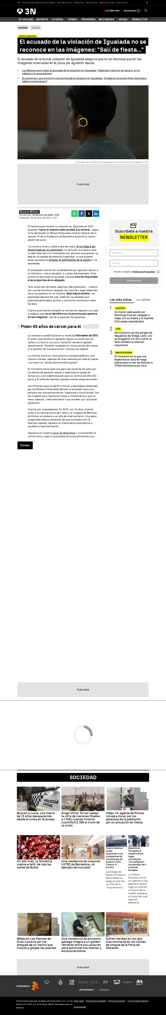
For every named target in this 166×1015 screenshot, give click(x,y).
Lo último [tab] (143, 300)
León (117, 329)
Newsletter (140, 19)
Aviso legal (79, 1001)
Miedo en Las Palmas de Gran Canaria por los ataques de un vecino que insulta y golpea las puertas (36, 943)
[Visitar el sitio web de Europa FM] (128, 982)
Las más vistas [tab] (121, 300)
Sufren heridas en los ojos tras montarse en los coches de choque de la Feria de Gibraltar (126, 943)
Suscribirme (134, 280)
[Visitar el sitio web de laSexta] (60, 982)
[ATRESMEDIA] (27, 986)
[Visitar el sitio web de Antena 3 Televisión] (49, 982)
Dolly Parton (122, 2)
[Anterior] (18, 2)
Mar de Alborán (123, 353)
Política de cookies (116, 1001)
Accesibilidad (80, 1007)
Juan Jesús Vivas (64, 2)
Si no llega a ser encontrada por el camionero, (62, 248)
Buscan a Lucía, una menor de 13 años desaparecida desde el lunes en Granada (36, 816)
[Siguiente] (147, 2)
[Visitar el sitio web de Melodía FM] (139, 982)
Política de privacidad (96, 1001)
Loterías (57, 19)
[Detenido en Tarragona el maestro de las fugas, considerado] (138, 841)
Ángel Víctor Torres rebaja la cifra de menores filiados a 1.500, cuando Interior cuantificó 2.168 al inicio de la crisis (80, 819)
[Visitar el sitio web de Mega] (94, 982)
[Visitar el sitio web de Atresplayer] (88, 989)
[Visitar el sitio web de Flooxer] (104, 989)
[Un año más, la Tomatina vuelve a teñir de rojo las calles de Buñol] (38, 847)
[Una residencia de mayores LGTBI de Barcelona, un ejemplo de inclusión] (83, 847)
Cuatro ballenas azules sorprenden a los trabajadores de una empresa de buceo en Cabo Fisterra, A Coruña (114, 858)
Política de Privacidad (144, 272)
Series (123, 19)
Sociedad (83, 777)
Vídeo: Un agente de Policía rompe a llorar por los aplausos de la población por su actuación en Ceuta (125, 818)
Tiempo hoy (78, 2)
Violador (25, 445)
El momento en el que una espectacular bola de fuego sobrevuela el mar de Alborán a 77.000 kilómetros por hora (133, 361)
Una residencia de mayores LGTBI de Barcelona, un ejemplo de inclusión (80, 864)
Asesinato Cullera (107, 2)
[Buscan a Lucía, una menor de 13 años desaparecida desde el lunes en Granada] (38, 799)
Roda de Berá (91, 2)
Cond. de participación (137, 1001)
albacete (120, 308)
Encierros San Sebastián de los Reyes (38, 2)
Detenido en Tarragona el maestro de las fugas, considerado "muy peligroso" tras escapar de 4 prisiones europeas (137, 859)
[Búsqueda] (146, 10)
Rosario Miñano (29, 211)
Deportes (42, 19)
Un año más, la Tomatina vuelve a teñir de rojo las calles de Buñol (34, 864)
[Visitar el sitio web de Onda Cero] (117, 982)
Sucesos (36, 27)
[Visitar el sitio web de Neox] (72, 982)
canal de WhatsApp (63, 432)
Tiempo (72, 19)
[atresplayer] (132, 10)
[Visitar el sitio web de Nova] (83, 982)
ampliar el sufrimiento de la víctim (69, 260)
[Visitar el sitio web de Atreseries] (106, 982)
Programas (88, 19)
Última (112, 11)
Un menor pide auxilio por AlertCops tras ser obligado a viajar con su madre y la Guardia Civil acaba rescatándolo (133, 317)
